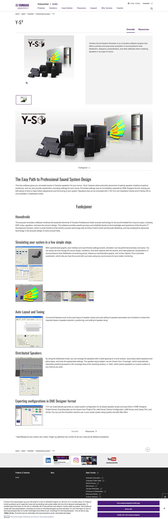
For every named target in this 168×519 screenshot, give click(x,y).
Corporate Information (93, 478)
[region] (84, 508)
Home (17, 14)
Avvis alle (128, 509)
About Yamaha (91, 472)
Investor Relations (92, 497)
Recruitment (90, 486)
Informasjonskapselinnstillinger (128, 503)
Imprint (6, 517)
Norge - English (135, 3)
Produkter (30, 14)
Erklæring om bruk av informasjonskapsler (38, 517)
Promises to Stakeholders (94, 491)
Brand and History (92, 494)
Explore (120, 8)
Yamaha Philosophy (92, 488)
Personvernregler (16, 517)
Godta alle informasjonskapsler (128, 515)
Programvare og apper (43, 14)
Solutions (53, 8)
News (52, 472)
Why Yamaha (106, 8)
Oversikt (131, 29)
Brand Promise (91, 483)
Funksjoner (82, 167)
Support (93, 8)
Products (41, 8)
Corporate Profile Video (93, 480)
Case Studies (66, 8)
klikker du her (9, 513)
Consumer (146, 3)
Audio (55, 4)
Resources (81, 8)
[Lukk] (164, 508)
